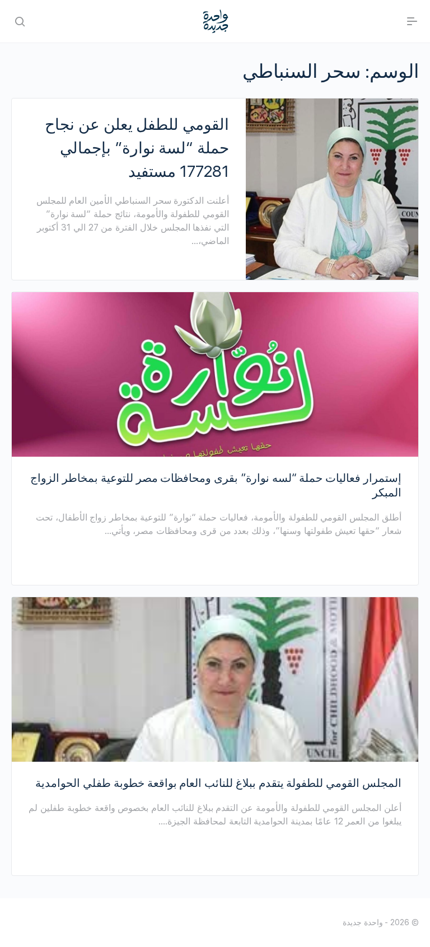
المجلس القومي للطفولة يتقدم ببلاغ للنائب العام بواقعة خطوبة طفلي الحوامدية (218, 783)
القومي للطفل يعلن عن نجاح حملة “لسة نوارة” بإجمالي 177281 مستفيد (137, 148)
